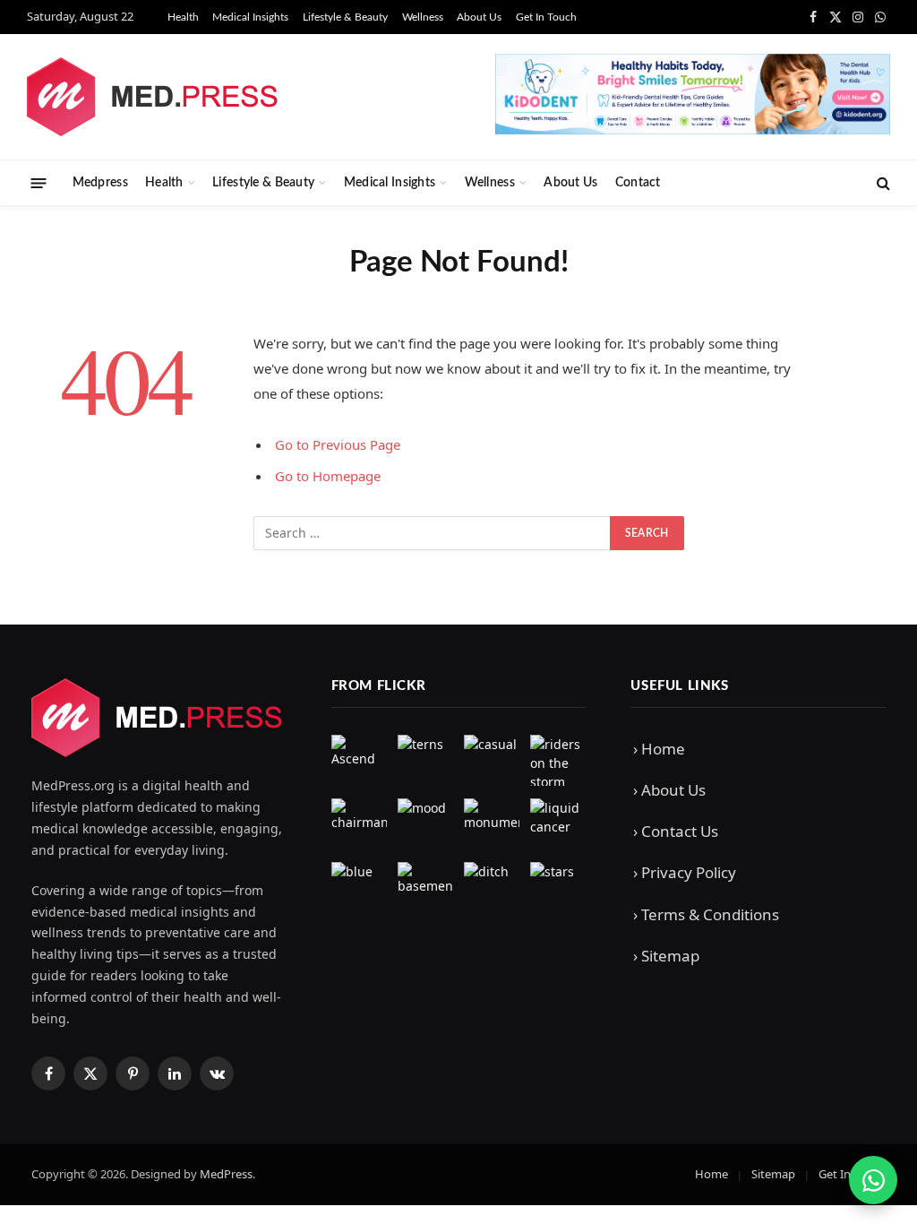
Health (183, 17)
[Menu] (39, 182)
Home (711, 1174)
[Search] (881, 183)
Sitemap (773, 1174)
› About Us (669, 790)
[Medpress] (153, 96)
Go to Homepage (328, 476)
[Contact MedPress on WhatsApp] (873, 1180)
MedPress (226, 1174)
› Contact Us (675, 831)
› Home (659, 748)
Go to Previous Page (337, 444)
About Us (479, 17)
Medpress (100, 183)
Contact (638, 183)
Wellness (422, 17)
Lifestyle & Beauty (345, 17)
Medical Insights (250, 17)
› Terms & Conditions (706, 914)
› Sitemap (666, 955)
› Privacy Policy (684, 872)
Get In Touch (546, 17)
